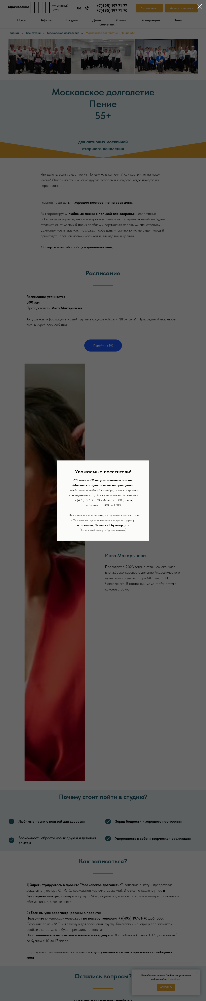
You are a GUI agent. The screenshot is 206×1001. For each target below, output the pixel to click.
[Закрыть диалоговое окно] (199, 6)
